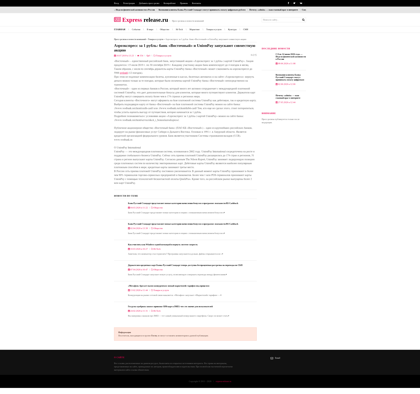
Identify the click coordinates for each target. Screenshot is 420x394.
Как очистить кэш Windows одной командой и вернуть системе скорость (163, 244)
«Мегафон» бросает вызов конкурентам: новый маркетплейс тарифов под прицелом (168, 286)
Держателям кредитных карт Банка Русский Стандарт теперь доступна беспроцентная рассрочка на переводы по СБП (185, 265)
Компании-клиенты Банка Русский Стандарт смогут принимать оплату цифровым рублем (185, 10)
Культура (232, 29)
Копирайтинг (170, 3)
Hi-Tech (179, 29)
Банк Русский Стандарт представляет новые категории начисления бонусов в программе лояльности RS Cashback (183, 203)
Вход (116, 3)
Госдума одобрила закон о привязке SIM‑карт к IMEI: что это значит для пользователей (170, 306)
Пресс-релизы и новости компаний (130, 39)
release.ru (144, 20)
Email (277, 358)
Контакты (196, 3)
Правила (184, 3)
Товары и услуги (213, 29)
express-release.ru (223, 381)
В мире (150, 29)
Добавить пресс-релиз (149, 3)
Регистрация (129, 3)
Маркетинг (194, 29)
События (136, 29)
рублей (124, 72)
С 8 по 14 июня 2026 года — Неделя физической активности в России (291, 56)
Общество (164, 29)
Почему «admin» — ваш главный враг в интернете (257, 10)
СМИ (245, 29)
